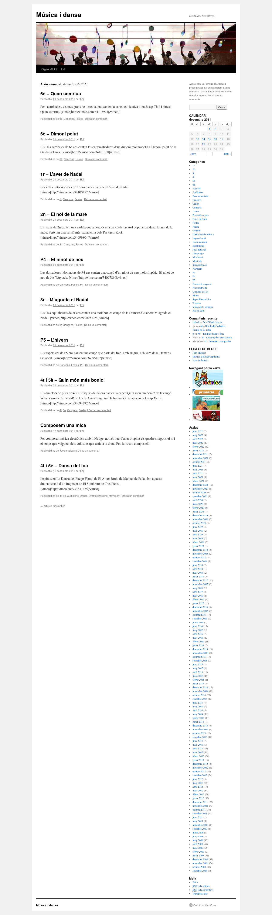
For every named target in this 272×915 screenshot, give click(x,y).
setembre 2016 (200, 618)
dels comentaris (203, 889)
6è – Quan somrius (60, 93)
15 (209, 139)
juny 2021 (198, 465)
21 (203, 144)
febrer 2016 (198, 641)
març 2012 (198, 790)
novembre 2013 (200, 729)
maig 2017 (198, 588)
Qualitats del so (200, 291)
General (196, 230)
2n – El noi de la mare (63, 214)
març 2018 (198, 572)
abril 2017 (198, 591)
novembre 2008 (200, 863)
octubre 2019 (199, 523)
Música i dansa (58, 14)
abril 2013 (198, 748)
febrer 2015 (198, 679)
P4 (81, 284)
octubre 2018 (199, 557)
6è (61, 118)
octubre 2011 (199, 809)
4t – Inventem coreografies (217, 341)
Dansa (84, 495)
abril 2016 (198, 633)
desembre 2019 (200, 515)
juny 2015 (198, 664)
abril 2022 (198, 439)
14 (203, 139)
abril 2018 (198, 568)
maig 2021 (198, 469)
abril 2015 (198, 672)
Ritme (195, 295)
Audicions (73, 495)
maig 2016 (198, 630)
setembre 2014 (200, 698)
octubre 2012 (199, 771)
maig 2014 (198, 706)
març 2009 (198, 847)
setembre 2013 (200, 737)
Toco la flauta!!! (200, 360)
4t (61, 410)
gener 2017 (198, 603)
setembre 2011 (200, 813)
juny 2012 (198, 779)
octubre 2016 (199, 614)
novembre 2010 (200, 824)
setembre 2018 (200, 561)
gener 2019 (198, 546)
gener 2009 (198, 855)
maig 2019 (198, 530)
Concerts (197, 207)
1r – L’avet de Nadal (61, 174)
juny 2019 (198, 526)
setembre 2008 (200, 870)
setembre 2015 (200, 660)
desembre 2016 (200, 607)
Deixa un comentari (96, 118)
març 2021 (198, 477)
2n (61, 244)
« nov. (192, 153)
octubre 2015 (199, 656)
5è (64, 410)
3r (61, 325)
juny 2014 (198, 702)
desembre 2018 (200, 549)
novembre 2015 (200, 653)
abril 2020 (198, 500)
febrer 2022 (198, 446)
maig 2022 (198, 435)
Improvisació (199, 238)
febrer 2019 (198, 542)
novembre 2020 (200, 488)
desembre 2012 (200, 763)
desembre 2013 (200, 725)
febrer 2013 (198, 756)
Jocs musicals (68, 450)
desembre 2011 (200, 802)
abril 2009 (198, 844)
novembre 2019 (200, 519)
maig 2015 (198, 668)
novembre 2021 (200, 458)
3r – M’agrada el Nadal (64, 299)
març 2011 (198, 821)
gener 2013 (198, 760)
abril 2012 (198, 786)
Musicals (197, 261)
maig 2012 (198, 782)
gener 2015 (198, 683)
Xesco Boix (198, 310)
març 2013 (198, 752)
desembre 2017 (200, 580)
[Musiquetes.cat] (206, 408)
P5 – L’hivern (54, 339)
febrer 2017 (198, 599)
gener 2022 (198, 450)
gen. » (227, 153)
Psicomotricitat (200, 287)
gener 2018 (198, 576)
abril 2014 (198, 710)
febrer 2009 (198, 851)
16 (215, 139)
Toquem (197, 303)
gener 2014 (198, 721)
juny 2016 (198, 626)
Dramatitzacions (98, 495)
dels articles (201, 886)
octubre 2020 (199, 492)
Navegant (197, 268)
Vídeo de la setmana (203, 306)
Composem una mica (63, 425)
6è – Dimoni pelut (59, 133)
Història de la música (203, 234)
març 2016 (198, 637)
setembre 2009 (200, 828)
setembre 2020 (200, 496)
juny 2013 (198, 740)
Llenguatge (198, 253)
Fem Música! (199, 352)
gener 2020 (198, 511)
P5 (81, 365)
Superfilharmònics (202, 299)
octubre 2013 (199, 733)
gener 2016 (198, 645)
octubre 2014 (199, 695)
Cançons (69, 118)
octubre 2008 (199, 867)
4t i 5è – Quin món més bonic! (72, 380)
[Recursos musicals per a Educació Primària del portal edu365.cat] (208, 394)
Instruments (198, 245)
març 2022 (198, 442)
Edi (63, 69)
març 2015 (198, 675)
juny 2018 (198, 565)
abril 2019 (198, 534)
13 (197, 139)
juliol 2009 (198, 832)
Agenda (196, 188)
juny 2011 (198, 817)
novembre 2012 (200, 767)
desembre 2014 (200, 687)
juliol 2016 (198, 622)
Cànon (196, 203)
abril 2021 (198, 473)
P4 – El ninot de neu (62, 259)
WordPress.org (200, 893)
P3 (194, 272)
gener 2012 (198, 798)
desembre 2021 (200, 454)
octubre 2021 (199, 461)
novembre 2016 (200, 610)
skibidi (196, 322)
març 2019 (198, 538)
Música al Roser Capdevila (206, 356)
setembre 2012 (200, 775)
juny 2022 (198, 431)
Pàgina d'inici (49, 69)
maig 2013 (198, 744)
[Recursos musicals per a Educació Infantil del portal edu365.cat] (208, 387)
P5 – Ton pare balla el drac (210, 333)
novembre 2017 (200, 584)
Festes (79, 118)
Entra (195, 882)
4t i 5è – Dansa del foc (64, 465)
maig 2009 (198, 840)
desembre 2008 (200, 859)
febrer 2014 (198, 717)
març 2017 (198, 595)
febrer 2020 (198, 507)
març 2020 (198, 503)
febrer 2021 (198, 481)
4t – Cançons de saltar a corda (217, 337)
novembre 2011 (200, 805)
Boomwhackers (200, 196)
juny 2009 (198, 836)
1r (61, 199)
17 (221, 139)
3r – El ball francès (212, 322)
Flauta (196, 226)
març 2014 (198, 714)
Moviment (114, 495)
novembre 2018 (200, 553)
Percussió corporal (202, 284)
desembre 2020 (200, 484)
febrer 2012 (198, 794)
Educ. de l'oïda (200, 219)
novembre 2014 (200, 691)
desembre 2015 (200, 649)
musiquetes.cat (200, 264)
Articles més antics (52, 506)
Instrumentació (200, 242)
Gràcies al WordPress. (205, 905)
